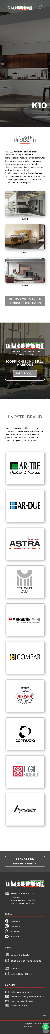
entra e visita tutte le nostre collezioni (25, 301)
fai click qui (25, 373)
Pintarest (15, 931)
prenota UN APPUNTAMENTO (25, 861)
